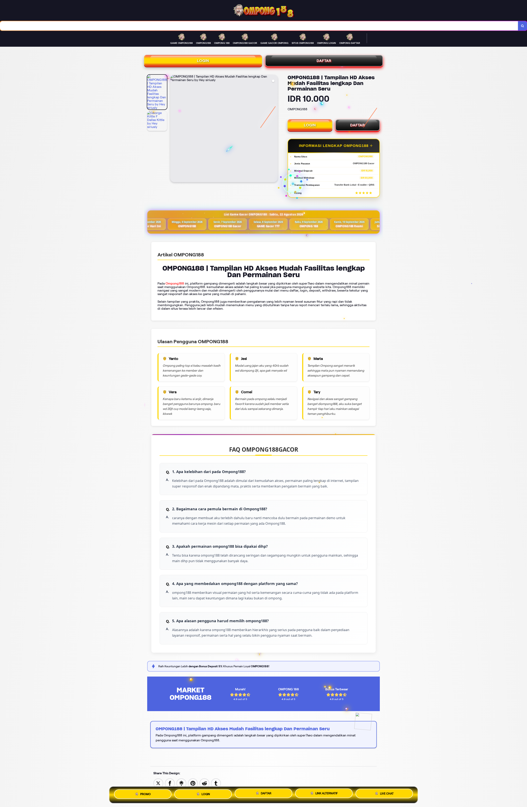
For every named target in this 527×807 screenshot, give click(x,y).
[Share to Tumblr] (216, 783)
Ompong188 (175, 283)
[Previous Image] (173, 129)
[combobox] (259, 25)
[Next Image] (274, 129)
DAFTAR (324, 61)
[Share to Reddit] (204, 783)
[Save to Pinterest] (193, 783)
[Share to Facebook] (170, 783)
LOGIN (203, 61)
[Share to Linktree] (181, 783)
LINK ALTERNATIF (326, 795)
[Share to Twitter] (158, 783)
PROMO (145, 793)
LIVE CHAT (387, 794)
